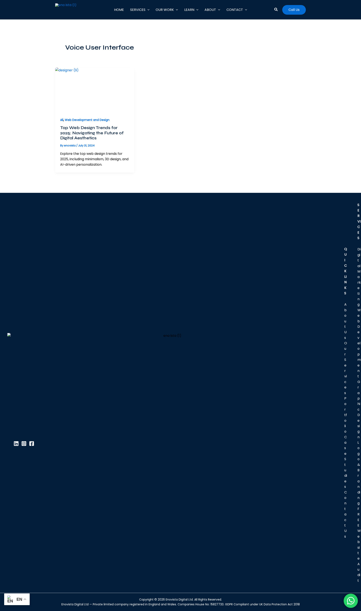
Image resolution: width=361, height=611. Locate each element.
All (61, 120)
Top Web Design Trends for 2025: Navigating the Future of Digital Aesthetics (92, 133)
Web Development (359, 343)
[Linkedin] (16, 443)
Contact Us (345, 514)
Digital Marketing (359, 277)
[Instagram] (24, 443)
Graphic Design (358, 409)
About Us (345, 321)
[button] (147, 10)
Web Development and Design (87, 120)
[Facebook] (31, 443)
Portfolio (345, 415)
